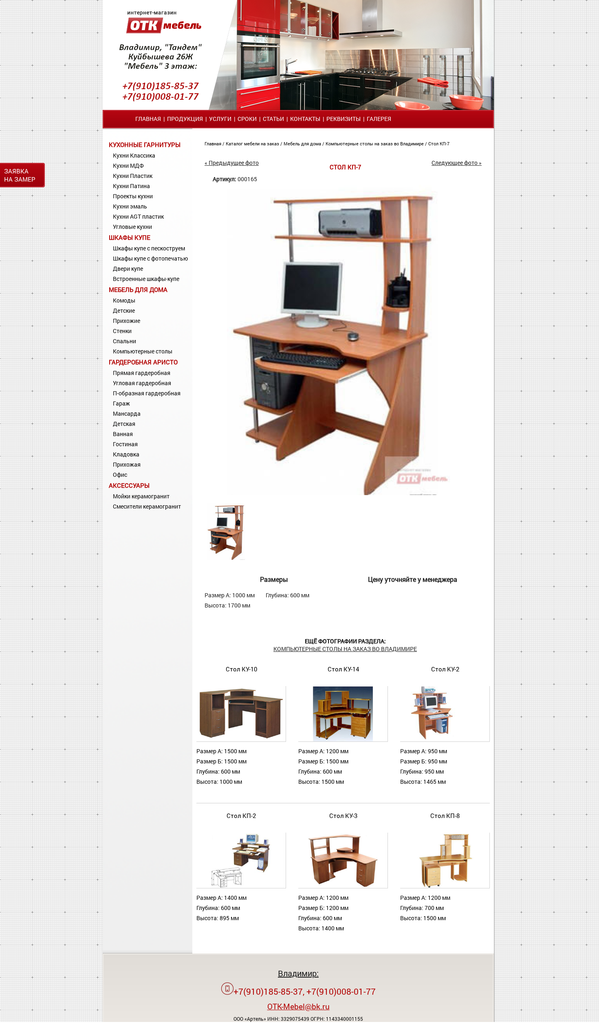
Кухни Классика (134, 155)
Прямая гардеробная (141, 373)
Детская (124, 424)
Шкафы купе (129, 237)
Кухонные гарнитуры (145, 144)
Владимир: (298, 973)
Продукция (185, 119)
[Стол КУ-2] (444, 739)
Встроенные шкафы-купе (146, 279)
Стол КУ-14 (343, 669)
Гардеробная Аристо (143, 362)
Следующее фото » (457, 163)
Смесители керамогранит (147, 506)
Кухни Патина (131, 186)
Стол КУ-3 (343, 815)
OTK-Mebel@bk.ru (298, 1006)
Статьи (273, 119)
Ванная (123, 434)
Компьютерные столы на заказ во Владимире (375, 143)
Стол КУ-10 (241, 669)
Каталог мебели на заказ (253, 143)
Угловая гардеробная (142, 383)
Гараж (121, 403)
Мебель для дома (138, 289)
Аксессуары (129, 485)
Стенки (122, 331)
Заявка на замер (19, 175)
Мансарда (127, 413)
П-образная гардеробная (147, 393)
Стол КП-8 (445, 815)
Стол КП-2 (241, 815)
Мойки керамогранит (141, 496)
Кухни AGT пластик (138, 216)
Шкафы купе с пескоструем (149, 248)
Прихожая (127, 464)
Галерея (379, 119)
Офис (120, 474)
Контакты (305, 119)
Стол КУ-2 (445, 669)
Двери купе (128, 268)
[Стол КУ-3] (342, 886)
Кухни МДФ (128, 165)
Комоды (124, 300)
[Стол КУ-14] (343, 739)
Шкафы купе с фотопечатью (150, 258)
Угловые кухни (132, 226)
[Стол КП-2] (241, 886)
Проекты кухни (133, 196)
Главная (148, 119)
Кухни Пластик (132, 176)
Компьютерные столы (142, 351)
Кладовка (126, 454)
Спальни (124, 341)
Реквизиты (343, 119)
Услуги (220, 119)
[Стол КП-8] (445, 886)
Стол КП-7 (438, 143)
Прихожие (126, 321)
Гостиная (125, 444)
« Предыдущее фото (232, 163)
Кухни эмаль (130, 206)
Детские (124, 310)
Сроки (247, 119)
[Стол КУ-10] (241, 739)
